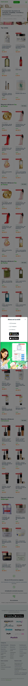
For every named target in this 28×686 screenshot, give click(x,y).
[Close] (25, 319)
